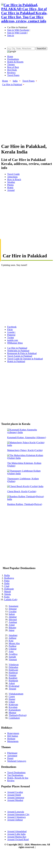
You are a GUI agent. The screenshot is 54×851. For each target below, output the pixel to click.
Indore (12, 614)
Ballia (7, 575)
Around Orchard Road (18, 839)
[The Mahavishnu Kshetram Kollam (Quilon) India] (27, 458)
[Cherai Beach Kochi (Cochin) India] (25, 486)
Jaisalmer (13, 635)
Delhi (6, 583)
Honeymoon (13, 733)
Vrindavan (14, 664)
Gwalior (12, 611)
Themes (11, 64)
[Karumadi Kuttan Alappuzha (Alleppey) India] (27, 432)
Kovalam (13, 707)
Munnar (12, 712)
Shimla (7, 594)
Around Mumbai (15, 800)
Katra (6, 597)
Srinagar (13, 608)
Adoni (12, 683)
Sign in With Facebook (18, 30)
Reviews (11, 72)
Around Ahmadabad (17, 831)
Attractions (12, 177)
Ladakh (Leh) (10, 599)
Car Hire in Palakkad (12, 84)
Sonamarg (13, 606)
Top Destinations (15, 775)
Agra (11, 651)
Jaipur (11, 630)
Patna (6, 580)
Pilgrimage (12, 753)
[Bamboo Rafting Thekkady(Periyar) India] (27, 499)
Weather (11, 182)
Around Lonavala (15, 811)
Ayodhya (13, 654)
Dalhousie (9, 589)
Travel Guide (13, 174)
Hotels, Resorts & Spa (17, 778)
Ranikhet (13, 678)
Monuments (12, 741)
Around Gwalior (15, 792)
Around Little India (16, 834)
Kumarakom (15, 710)
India (15, 81)
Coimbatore (14, 718)
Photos (10, 185)
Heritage (11, 738)
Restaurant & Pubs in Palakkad (22, 353)
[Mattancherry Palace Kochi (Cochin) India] (27, 445)
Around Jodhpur (15, 819)
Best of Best (13, 67)
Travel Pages (13, 75)
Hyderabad (14, 686)
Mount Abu (14, 643)
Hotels (10, 187)
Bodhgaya (9, 578)
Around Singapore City (18, 814)
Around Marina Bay (16, 836)
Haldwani (13, 670)
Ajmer (12, 625)
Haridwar (13, 672)
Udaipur (12, 648)
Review (11, 780)
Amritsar (13, 622)
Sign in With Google (17, 32)
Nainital (12, 675)
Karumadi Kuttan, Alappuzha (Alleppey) (26, 437)
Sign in (10, 35)
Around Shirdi (14, 795)
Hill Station (12, 736)
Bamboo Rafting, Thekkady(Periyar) (24, 504)
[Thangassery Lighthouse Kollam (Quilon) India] (27, 473)
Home (10, 56)
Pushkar (12, 646)
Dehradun (13, 667)
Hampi (12, 699)
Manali (7, 591)
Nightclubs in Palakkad (18, 350)
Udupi (12, 702)
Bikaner (12, 627)
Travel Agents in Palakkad (19, 356)
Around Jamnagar (15, 797)
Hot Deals (12, 70)
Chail (6, 586)
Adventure (12, 755)
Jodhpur (12, 638)
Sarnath (12, 657)
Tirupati (12, 688)
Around (11, 190)
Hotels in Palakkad (16, 361)
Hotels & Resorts (15, 62)
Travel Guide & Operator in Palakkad (25, 358)
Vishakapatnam (16, 693)
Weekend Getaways (16, 761)
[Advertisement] (27, 113)
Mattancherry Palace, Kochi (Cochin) (25, 450)
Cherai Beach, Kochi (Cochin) (21, 491)
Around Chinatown (16, 817)
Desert (10, 758)
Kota (11, 640)
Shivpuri (13, 619)
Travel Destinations (16, 772)
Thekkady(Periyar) (18, 715)
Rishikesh (13, 680)
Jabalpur (13, 617)
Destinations (13, 59)
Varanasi (13, 659)
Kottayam (13, 704)
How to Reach (14, 179)
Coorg (12, 696)
